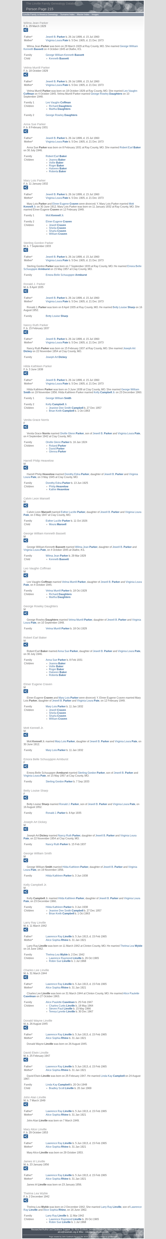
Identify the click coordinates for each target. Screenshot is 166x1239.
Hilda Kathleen (75, 867)
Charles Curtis (62, 1005)
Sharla (57, 231)
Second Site (78, 1237)
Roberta (57, 171)
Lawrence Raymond (65, 958)
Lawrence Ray (59, 936)
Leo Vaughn (58, 102)
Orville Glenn (72, 433)
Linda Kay (113, 1076)
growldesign (112, 1237)
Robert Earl (130, 147)
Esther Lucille (73, 512)
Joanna (57, 159)
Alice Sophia (57, 940)
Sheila (57, 228)
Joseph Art (56, 357)
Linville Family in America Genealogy (40, 14)
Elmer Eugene (65, 203)
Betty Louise (124, 307)
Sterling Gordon (91, 772)
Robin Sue (60, 961)
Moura (57, 524)
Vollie (56, 162)
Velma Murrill (74, 582)
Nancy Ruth (69, 835)
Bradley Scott (61, 1088)
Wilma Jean (86, 547)
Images (95, 14)
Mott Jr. (55, 215)
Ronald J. (69, 804)
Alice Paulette (60, 1002)
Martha (60, 109)
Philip (58, 486)
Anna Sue (68, 651)
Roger (56, 165)
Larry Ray (111, 1207)
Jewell (57, 225)
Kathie (59, 489)
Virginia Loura (57, 40)
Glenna (57, 451)
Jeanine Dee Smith (66, 407)
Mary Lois (68, 697)
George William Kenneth (65, 55)
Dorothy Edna (77, 474)
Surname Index (67, 14)
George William (58, 398)
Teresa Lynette (62, 1011)
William (58, 233)
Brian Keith (61, 410)
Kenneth (59, 58)
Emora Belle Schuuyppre (66, 275)
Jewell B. (55, 36)
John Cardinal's (68, 1237)
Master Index (83, 14)
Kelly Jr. (104, 392)
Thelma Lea (131, 945)
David (57, 448)
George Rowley (106, 93)
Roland (57, 445)
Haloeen (58, 168)
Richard (60, 106)
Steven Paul (60, 1008)
